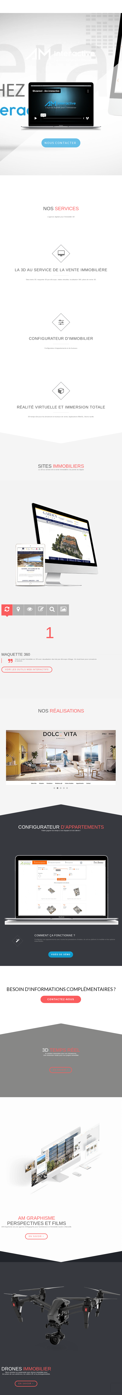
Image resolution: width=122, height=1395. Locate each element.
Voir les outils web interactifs (27, 669)
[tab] (7, 609)
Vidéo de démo (60, 954)
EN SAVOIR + (36, 1236)
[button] (54, 788)
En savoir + (60, 1070)
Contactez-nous (60, 999)
